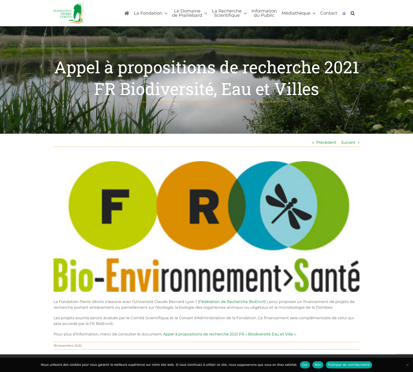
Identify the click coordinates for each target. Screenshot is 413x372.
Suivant (348, 142)
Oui (305, 365)
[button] (353, 13)
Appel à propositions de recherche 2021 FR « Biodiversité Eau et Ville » (229, 334)
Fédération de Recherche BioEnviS (232, 301)
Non (318, 365)
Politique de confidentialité (349, 365)
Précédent (326, 142)
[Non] (407, 364)
